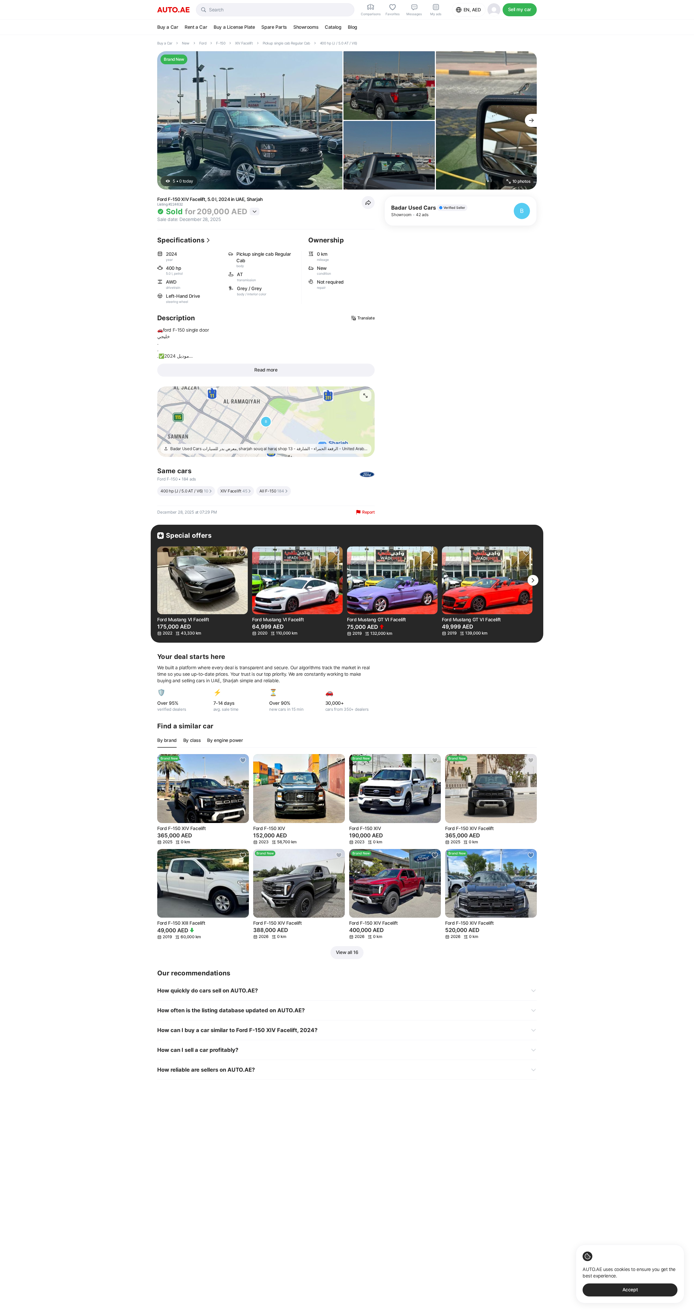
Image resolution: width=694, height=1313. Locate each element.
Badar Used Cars (413, 207)
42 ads (422, 214)
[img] (452, 207)
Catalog (333, 27)
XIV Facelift (234, 491)
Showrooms (305, 27)
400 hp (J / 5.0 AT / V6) (184, 491)
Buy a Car (167, 27)
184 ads (189, 479)
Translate (366, 318)
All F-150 (271, 491)
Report (368, 512)
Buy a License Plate (234, 27)
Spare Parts (274, 27)
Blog (352, 27)
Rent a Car (196, 27)
